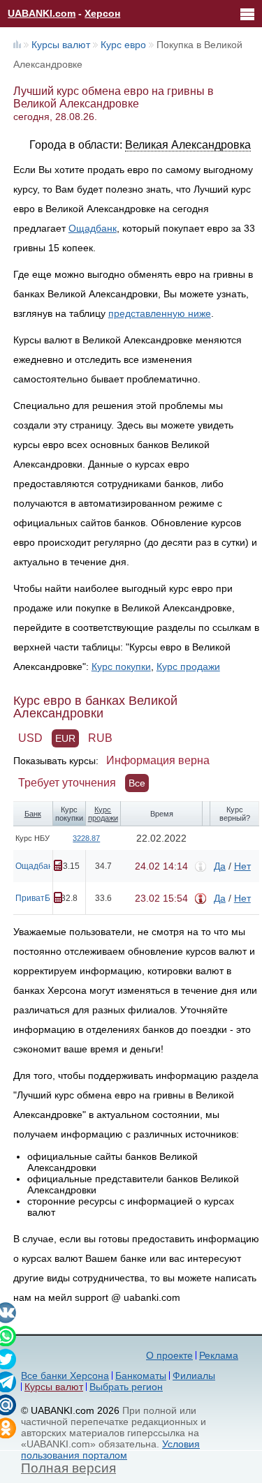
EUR (65, 738)
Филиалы (194, 1375)
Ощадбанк (92, 228)
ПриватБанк (39, 898)
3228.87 (86, 838)
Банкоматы (140, 1375)
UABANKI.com (41, 13)
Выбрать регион (126, 1387)
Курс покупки (121, 666)
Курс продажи (188, 666)
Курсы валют (60, 44)
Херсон (102, 13)
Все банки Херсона (65, 1375)
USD (30, 738)
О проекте (169, 1355)
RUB (100, 738)
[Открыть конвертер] (58, 865)
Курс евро (123, 44)
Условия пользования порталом (110, 1449)
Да (220, 866)
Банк (32, 814)
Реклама (218, 1355)
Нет (242, 866)
